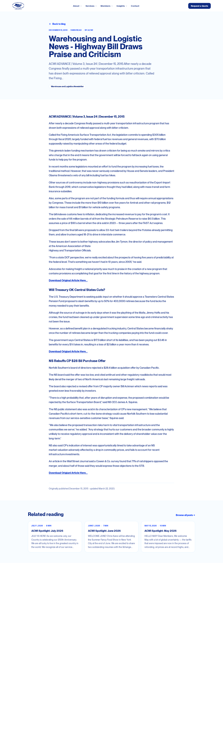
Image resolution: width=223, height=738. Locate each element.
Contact (135, 6)
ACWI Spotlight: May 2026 (160, 530)
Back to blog (58, 24)
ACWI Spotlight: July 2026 (47, 530)
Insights (121, 6)
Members (105, 6)
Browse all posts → (185, 515)
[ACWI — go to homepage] (18, 5)
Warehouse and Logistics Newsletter (67, 86)
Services (90, 6)
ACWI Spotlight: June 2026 (104, 530)
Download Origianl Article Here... (68, 351)
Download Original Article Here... (68, 280)
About (76, 6)
